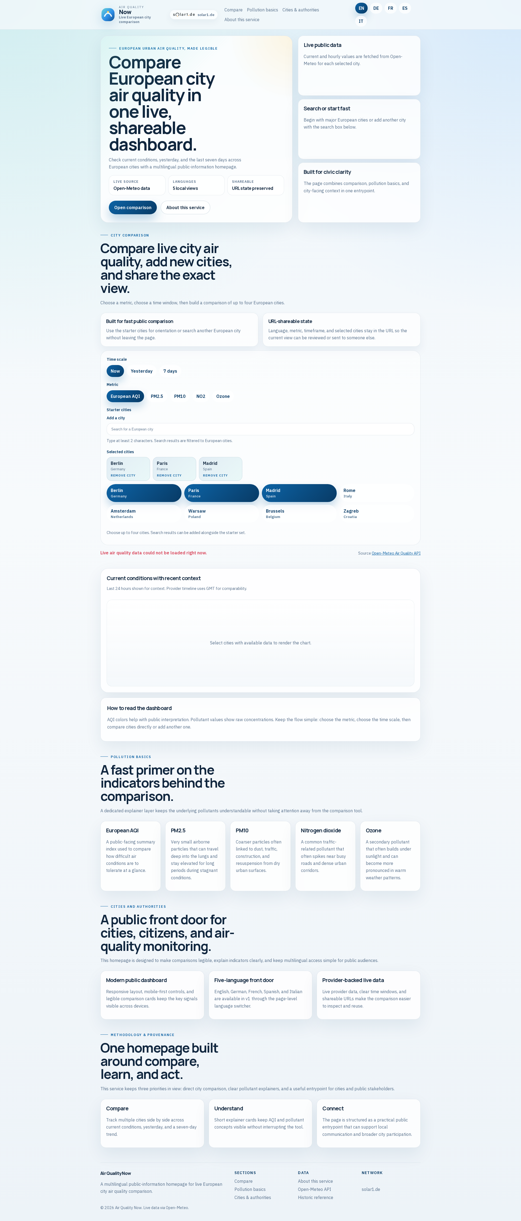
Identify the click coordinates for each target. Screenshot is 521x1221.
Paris (194, 493)
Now (115, 371)
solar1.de (371, 1189)
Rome (349, 493)
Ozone (223, 396)
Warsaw (197, 513)
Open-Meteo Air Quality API (396, 553)
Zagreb (351, 513)
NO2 (200, 396)
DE (376, 8)
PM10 (180, 396)
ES (405, 8)
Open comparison (132, 207)
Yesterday (142, 371)
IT (361, 21)
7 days (170, 371)
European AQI (125, 396)
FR (390, 8)
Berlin (119, 493)
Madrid (273, 493)
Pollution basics (262, 9)
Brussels (275, 513)
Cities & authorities (300, 9)
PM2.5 (157, 396)
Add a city (116, 417)
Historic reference (315, 1197)
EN (361, 8)
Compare (233, 9)
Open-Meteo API (314, 1189)
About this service (241, 19)
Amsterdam (123, 513)
